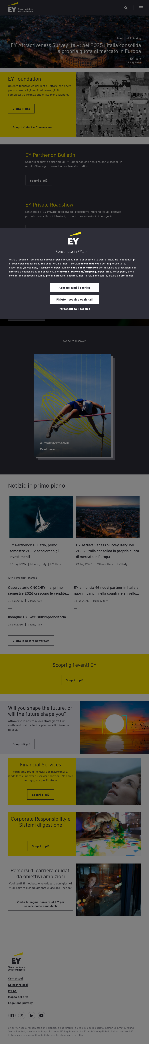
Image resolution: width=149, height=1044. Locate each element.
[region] (74, 273)
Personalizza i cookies (74, 309)
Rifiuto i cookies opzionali (74, 299)
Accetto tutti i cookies (74, 287)
